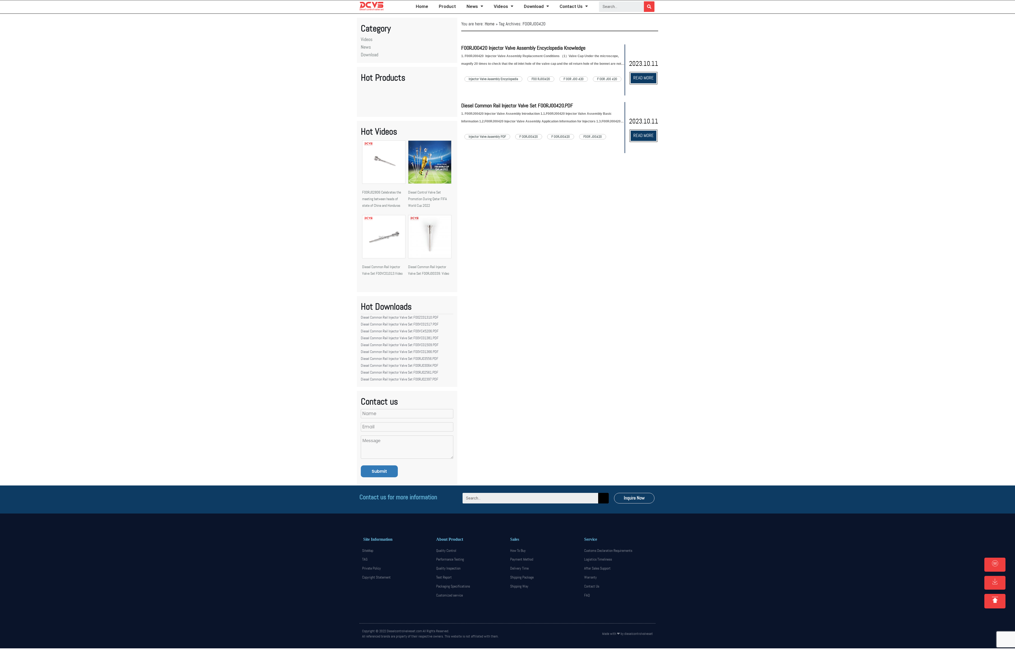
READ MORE (643, 78)
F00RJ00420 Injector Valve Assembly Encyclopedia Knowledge (523, 48)
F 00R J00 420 (574, 79)
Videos (501, 6)
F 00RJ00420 (560, 137)
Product (447, 6)
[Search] (649, 6)
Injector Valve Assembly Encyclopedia (493, 79)
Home (422, 6)
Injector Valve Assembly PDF (487, 137)
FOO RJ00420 (541, 79)
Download (534, 6)
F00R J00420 (592, 137)
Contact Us (571, 6)
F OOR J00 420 (607, 79)
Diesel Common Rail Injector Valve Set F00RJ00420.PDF (517, 106)
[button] (634, 498)
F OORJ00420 (528, 137)
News (472, 6)
